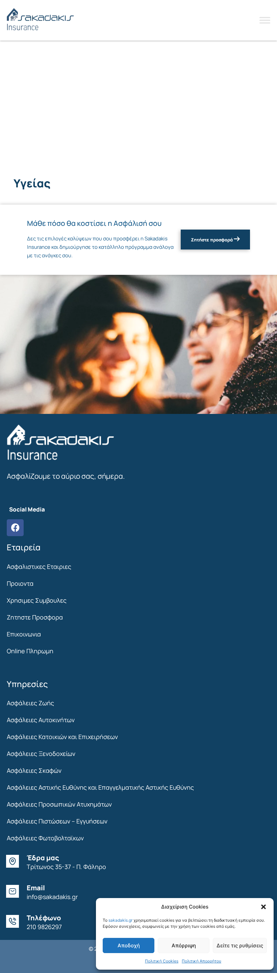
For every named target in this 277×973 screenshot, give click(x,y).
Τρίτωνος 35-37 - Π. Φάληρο (66, 867)
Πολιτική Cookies (161, 961)
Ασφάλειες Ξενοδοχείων (41, 754)
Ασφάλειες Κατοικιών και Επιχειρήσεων (62, 737)
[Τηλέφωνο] (12, 921)
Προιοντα (20, 583)
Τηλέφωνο (44, 917)
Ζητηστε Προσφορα (35, 617)
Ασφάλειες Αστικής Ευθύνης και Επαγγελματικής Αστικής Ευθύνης (100, 787)
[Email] (12, 891)
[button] (263, 906)
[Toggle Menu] (264, 20)
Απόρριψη (184, 945)
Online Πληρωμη (30, 651)
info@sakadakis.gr (52, 897)
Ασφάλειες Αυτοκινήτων (41, 720)
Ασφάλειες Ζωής (30, 703)
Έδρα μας (43, 857)
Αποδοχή (129, 945)
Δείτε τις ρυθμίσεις (240, 945)
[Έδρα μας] (12, 861)
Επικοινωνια (24, 634)
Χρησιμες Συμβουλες (37, 600)
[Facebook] (15, 527)
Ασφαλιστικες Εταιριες (39, 566)
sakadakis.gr (120, 920)
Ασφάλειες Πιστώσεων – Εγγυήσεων (57, 821)
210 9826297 (44, 927)
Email (36, 887)
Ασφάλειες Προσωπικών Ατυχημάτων (59, 804)
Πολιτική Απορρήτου (201, 961)
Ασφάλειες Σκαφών (34, 770)
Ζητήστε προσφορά (212, 240)
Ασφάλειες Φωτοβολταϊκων (45, 838)
